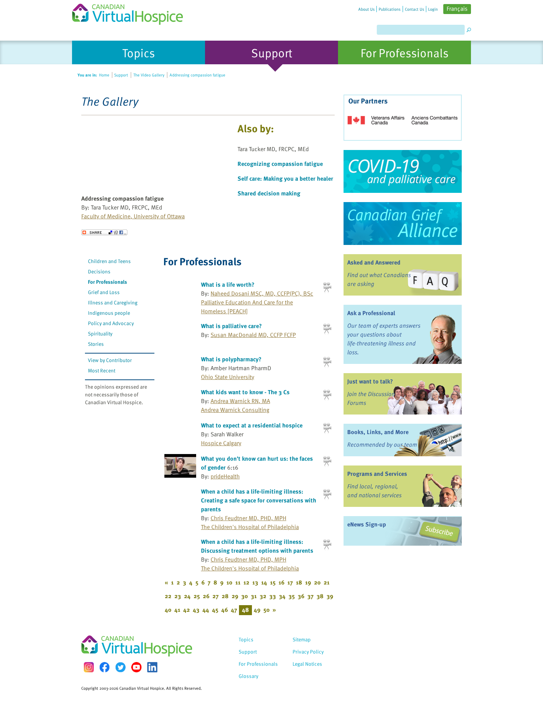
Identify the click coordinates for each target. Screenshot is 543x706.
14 (264, 582)
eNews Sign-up (366, 524)
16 (281, 582)
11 (237, 582)
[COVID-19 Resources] (403, 171)
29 (235, 595)
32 (263, 595)
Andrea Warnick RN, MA (240, 400)
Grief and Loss (104, 292)
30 (244, 595)
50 (266, 609)
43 (196, 609)
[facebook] (104, 667)
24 (187, 595)
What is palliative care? (231, 325)
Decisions (99, 271)
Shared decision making (269, 193)
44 (205, 609)
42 (186, 609)
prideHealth (225, 476)
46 (224, 609)
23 (177, 595)
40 (168, 609)
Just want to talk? (370, 381)
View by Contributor (110, 360)
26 (206, 595)
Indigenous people (109, 313)
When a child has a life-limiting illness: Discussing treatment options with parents (257, 546)
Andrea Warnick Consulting (235, 409)
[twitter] (120, 667)
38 (320, 595)
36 (301, 595)
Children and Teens (109, 261)
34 (282, 595)
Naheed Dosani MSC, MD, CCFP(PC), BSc (262, 293)
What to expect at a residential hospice (252, 425)
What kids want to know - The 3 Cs (245, 392)
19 (308, 582)
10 (229, 582)
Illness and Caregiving (112, 302)
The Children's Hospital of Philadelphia (250, 526)
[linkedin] (152, 667)
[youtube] (136, 667)
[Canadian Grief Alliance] (403, 223)
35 (291, 595)
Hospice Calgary (221, 443)
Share (104, 232)
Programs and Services (377, 473)
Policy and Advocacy (111, 323)
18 (299, 582)
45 (215, 609)
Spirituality (100, 333)
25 (197, 595)
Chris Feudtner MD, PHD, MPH (248, 518)
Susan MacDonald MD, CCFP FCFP (253, 334)
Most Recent (101, 370)
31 (254, 595)
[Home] (132, 12)
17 (290, 582)
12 (246, 582)
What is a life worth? (228, 284)
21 (326, 582)
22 (168, 595)
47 (234, 609)
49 (257, 609)
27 (215, 595)
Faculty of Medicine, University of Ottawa (133, 216)
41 (177, 609)
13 (255, 582)
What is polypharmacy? (231, 359)
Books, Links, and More (378, 431)
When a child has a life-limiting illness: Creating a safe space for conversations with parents (258, 500)
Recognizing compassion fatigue (280, 163)
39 (330, 595)
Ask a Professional (371, 312)
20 (317, 582)
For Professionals (107, 282)
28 (225, 595)
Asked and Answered (373, 262)
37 (310, 595)
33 (272, 595)
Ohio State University (227, 376)
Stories (96, 344)
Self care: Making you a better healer (285, 178)
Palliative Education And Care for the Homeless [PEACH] (247, 307)
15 (273, 582)
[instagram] (88, 667)
